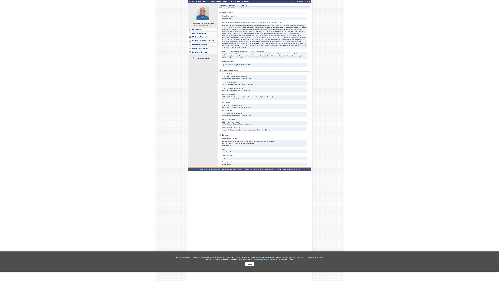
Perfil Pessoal (197, 29)
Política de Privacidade (261, 259)
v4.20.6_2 (297, 169)
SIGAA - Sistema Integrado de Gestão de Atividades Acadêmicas (224, 1)
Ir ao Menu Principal (203, 58)
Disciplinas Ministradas (200, 37)
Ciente (249, 264)
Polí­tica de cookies (213, 259)
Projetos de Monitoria (199, 52)
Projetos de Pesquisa (199, 44)
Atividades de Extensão (200, 48)
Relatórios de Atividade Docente (203, 40)
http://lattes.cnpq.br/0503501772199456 (238, 65)
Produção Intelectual (199, 33)
